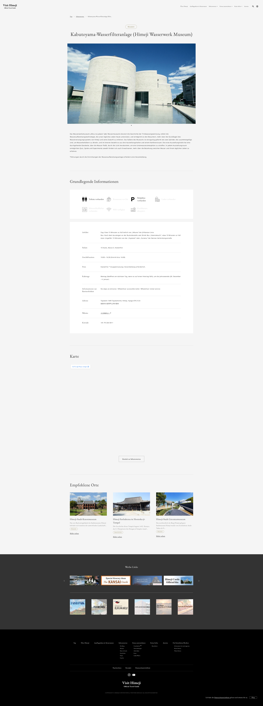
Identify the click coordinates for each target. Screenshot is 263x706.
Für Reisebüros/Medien (181, 643)
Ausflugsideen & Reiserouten (104, 643)
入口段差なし (105, 313)
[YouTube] (132, 675)
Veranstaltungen (138, 648)
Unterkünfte (137, 646)
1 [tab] (131, 125)
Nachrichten (117, 668)
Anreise (165, 643)
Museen (122, 648)
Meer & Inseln (123, 651)
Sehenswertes (80, 16)
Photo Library (177, 648)
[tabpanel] (131, 84)
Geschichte (122, 653)
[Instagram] (129, 675)
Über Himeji (85, 643)
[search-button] (253, 6)
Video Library (177, 651)
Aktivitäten (136, 651)
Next (198, 581)
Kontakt (128, 668)
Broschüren (155, 646)
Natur (121, 655)
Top (71, 16)
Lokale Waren (137, 655)
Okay (253, 697)
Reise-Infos (154, 643)
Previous (64, 581)
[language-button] (257, 6)
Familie (122, 658)
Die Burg (122, 646)
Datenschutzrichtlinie (221, 697)
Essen (135, 653)
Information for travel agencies (182, 646)
